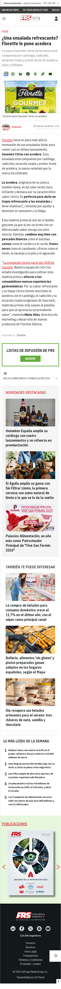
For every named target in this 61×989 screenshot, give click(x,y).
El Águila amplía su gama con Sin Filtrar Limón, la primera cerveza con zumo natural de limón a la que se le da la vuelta (30, 490)
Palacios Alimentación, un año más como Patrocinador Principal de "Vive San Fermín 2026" (28, 543)
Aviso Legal (30, 951)
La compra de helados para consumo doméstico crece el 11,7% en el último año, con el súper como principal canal (28, 612)
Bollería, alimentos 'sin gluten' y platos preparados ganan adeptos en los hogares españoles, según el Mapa (30, 664)
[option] (30, 862)
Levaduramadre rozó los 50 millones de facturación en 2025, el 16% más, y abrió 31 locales (28, 787)
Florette (7, 140)
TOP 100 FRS (49, 3)
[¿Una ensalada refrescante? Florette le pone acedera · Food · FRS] (30, 18)
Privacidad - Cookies (30, 963)
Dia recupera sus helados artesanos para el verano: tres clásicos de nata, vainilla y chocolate (29, 717)
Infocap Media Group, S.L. (35, 971)
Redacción (16, 127)
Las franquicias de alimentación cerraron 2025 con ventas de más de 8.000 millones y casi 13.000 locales (29, 800)
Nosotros (30, 947)
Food (5, 31)
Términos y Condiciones (30, 959)
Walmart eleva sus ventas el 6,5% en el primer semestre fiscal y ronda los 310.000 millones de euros (29, 753)
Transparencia (30, 955)
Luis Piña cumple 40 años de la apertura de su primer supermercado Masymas (29, 775)
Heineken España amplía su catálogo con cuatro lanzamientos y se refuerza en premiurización (29, 437)
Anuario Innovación (32, 3)
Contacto (30, 943)
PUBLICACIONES (14, 823)
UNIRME (30, 359)
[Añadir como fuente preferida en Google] (55, 956)
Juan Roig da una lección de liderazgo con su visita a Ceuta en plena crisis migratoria (30, 765)
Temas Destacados (12, 3)
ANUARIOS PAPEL (10, 9)
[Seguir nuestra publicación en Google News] (6, 74)
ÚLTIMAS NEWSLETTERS (35, 9)
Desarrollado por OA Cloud (30, 977)
